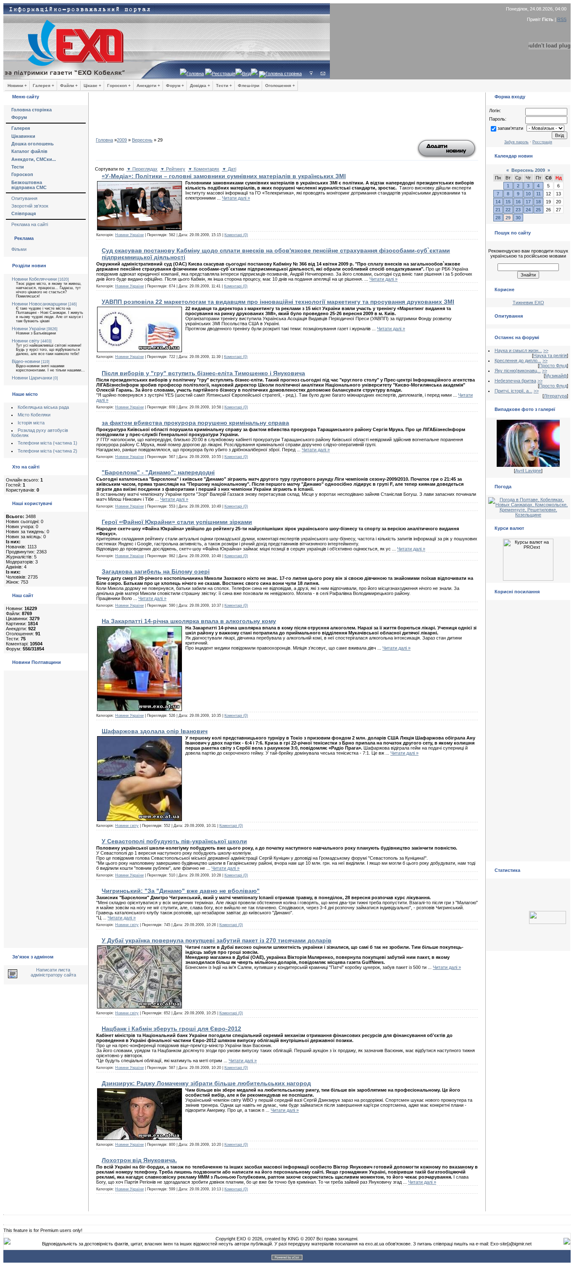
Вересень (142, 139)
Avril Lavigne (528, 470)
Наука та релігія (550, 355)
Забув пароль (516, 142)
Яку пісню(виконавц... (518, 370)
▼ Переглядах (142, 168)
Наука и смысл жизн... (518, 350)
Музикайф (556, 375)
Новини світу (25, 340)
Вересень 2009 (528, 170)
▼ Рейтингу (172, 168)
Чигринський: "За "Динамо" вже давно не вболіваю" (181, 890)
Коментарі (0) (236, 235)
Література (555, 395)
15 (508, 201)
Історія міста (31, 422)
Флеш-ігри (248, 85)
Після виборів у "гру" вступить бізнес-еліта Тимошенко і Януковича (203, 373)
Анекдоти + (148, 85)
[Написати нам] (323, 73)
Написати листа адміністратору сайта (53, 972)
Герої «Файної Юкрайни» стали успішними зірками (177, 522)
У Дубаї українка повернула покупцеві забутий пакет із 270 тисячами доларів (217, 940)
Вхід (246, 73)
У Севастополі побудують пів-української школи (174, 841)
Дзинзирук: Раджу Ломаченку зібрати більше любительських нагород (206, 1083)
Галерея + (43, 85)
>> (545, 350)
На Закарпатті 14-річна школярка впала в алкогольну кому (189, 621)
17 (528, 201)
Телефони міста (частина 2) (47, 450)
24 (528, 209)
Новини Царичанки (32, 377)
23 (518, 209)
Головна (195, 73)
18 (538, 201)
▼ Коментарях (203, 168)
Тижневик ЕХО (528, 302)
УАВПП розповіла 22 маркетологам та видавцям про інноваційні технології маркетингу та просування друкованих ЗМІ (278, 301)
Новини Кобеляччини (34, 279)
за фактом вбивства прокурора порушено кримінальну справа (195, 422)
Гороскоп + (119, 85)
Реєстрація (223, 73)
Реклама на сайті (29, 224)
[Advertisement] (287, 118)
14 (497, 201)
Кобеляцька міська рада (43, 407)
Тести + (224, 85)
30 (518, 217)
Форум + (175, 85)
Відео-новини (26, 361)
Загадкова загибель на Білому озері (156, 571)
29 (508, 217)
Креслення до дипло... (518, 360)
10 (528, 193)
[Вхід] (311, 73)
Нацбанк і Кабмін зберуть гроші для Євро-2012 (171, 1028)
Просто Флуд (553, 365)
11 (538, 193)
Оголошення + (280, 85)
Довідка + (200, 85)
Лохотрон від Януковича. (139, 1160)
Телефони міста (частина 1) (47, 442)
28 (497, 217)
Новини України (28, 328)
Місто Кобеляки (34, 414)
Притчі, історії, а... (513, 390)
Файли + (69, 85)
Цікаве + (92, 85)
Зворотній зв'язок (29, 205)
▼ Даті (229, 168)
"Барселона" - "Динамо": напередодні (158, 472)
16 (518, 201)
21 (497, 209)
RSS (561, 19)
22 (508, 209)
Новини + (17, 85)
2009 (122, 139)
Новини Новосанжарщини (39, 303)
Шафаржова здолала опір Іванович (155, 731)
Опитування (24, 198)
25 (538, 209)
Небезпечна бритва (515, 380)
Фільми (18, 249)
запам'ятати (510, 128)
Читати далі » (236, 197)
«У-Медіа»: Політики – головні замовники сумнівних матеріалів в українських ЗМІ (224, 176)
